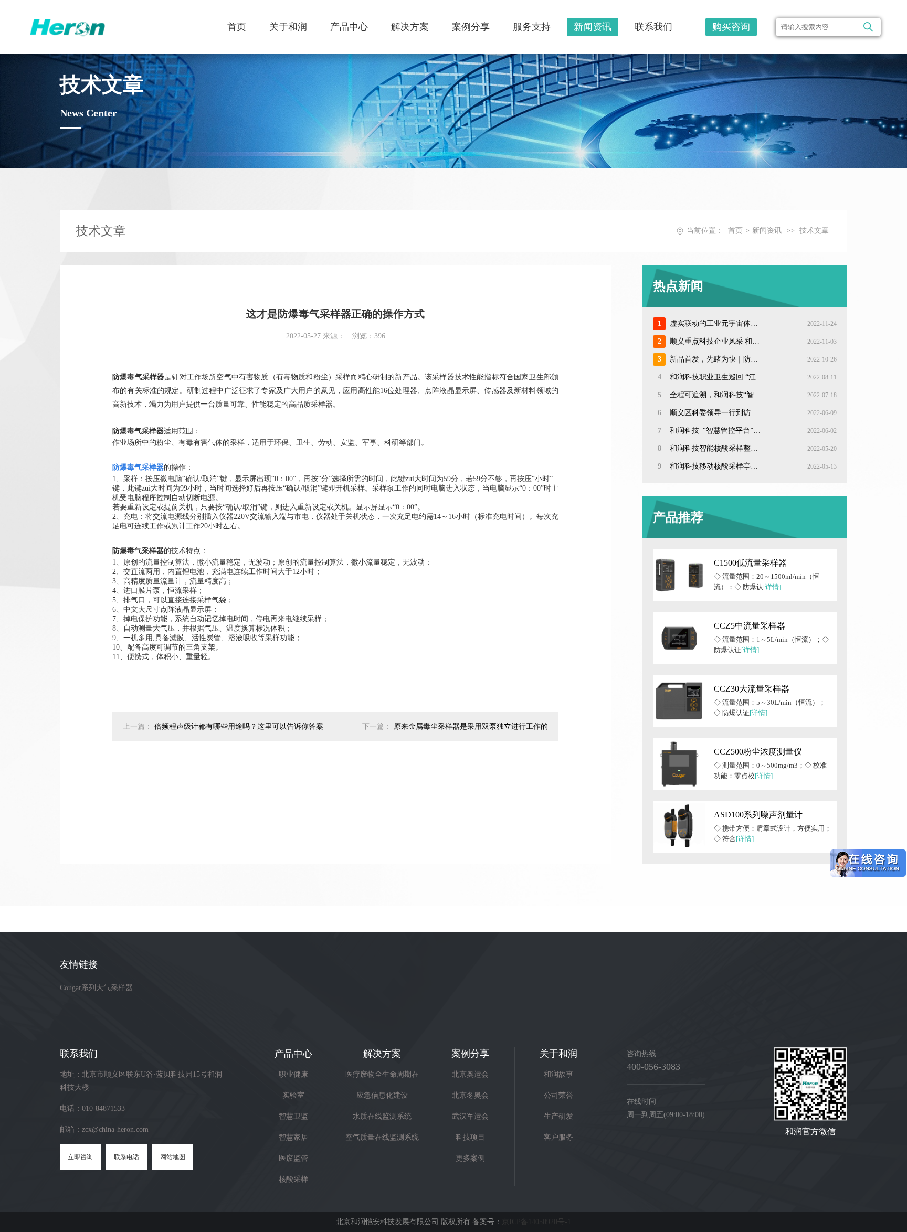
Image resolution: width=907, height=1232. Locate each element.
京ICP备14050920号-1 (536, 1222)
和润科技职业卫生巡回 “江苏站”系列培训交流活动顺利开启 (717, 377)
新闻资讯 (592, 27)
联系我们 (653, 27)
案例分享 (471, 27)
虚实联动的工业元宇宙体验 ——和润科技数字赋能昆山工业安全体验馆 (717, 323)
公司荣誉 (558, 1095)
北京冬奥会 (470, 1095)
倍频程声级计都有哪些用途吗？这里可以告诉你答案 (238, 726)
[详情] (772, 587)
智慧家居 (293, 1137)
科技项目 (470, 1137)
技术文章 (814, 231)
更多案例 (470, 1158)
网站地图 (172, 1157)
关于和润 (288, 27)
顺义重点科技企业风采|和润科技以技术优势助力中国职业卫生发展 (717, 341)
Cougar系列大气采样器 (96, 988)
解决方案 (410, 27)
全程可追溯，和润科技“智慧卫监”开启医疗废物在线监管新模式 (717, 395)
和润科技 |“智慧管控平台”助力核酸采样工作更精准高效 (717, 430)
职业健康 (293, 1074)
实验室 (293, 1095)
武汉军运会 (470, 1116)
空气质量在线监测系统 (382, 1137)
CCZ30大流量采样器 (751, 688)
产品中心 (349, 27)
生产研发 (558, 1116)
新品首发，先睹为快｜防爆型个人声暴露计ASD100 (717, 359)
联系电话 (126, 1157)
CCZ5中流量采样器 (749, 625)
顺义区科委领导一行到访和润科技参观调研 (717, 413)
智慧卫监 (293, 1116)
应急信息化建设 (382, 1095)
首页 (236, 27)
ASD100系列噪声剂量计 (758, 814)
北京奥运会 (470, 1074)
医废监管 (293, 1158)
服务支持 (532, 27)
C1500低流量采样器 (750, 562)
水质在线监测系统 (382, 1116)
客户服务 (558, 1137)
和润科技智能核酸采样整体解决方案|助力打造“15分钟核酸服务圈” (717, 448)
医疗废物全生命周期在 (382, 1074)
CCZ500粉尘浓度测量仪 (758, 751)
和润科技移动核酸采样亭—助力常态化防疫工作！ (717, 466)
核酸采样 (293, 1179)
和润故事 (558, 1074)
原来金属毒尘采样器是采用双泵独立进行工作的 (471, 726)
